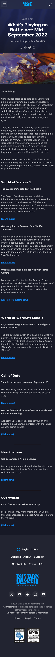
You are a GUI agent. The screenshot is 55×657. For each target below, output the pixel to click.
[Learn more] (8, 299)
